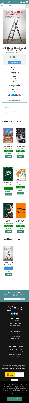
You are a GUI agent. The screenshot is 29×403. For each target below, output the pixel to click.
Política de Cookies (15, 338)
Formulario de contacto (15, 325)
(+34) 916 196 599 (15, 320)
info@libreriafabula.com (15, 323)
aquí (15, 392)
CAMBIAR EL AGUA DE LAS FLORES (20, 146)
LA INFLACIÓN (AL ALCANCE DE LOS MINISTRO (8, 263)
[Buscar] (27, 6)
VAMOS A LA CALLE (20, 183)
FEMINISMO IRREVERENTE (20, 221)
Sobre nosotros (15, 356)
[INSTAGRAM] (17, 313)
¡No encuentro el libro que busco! (15, 351)
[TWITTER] (14, 313)
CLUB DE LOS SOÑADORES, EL (8, 146)
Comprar (8, 156)
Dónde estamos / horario (15, 354)
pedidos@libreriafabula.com (15, 349)
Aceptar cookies (14, 399)
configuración (14, 394)
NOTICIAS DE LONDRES (8, 221)
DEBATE (15, 91)
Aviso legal (15, 333)
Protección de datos (15, 336)
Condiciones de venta (15, 341)
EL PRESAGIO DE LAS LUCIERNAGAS (8, 183)
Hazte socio (15, 359)
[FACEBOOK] (12, 313)
